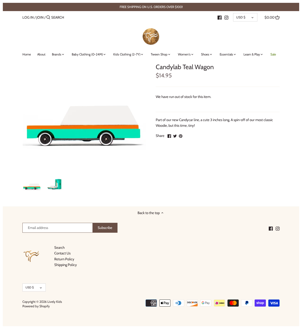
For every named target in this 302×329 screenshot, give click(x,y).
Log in (28, 17)
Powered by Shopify (36, 306)
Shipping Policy (65, 265)
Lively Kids (54, 302)
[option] (32, 185)
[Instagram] (226, 17)
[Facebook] (220, 17)
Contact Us (62, 253)
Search (59, 247)
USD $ (240, 17)
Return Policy (64, 259)
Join (40, 17)
